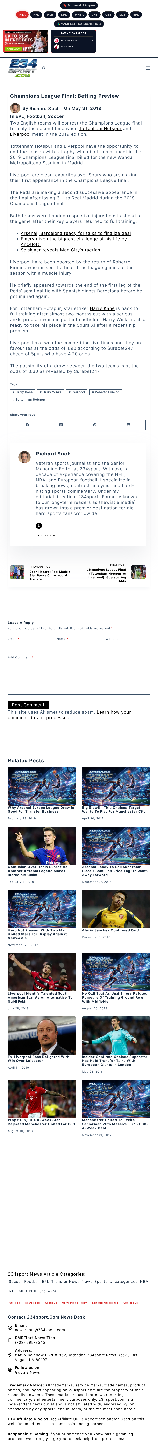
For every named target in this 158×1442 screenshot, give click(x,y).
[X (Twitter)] (61, 425)
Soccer (56, 116)
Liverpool (20, 134)
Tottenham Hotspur (100, 128)
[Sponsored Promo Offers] (25, 41)
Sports (100, 1281)
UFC (43, 1291)
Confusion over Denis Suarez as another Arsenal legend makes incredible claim (37, 871)
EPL (136, 14)
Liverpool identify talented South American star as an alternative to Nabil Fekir (40, 997)
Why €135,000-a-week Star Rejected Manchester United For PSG (41, 1122)
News (87, 1281)
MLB (50, 14)
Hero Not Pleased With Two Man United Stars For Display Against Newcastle (37, 934)
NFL (36, 14)
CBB (108, 14)
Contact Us (130, 1303)
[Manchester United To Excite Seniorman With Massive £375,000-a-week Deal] (116, 1099)
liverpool (77, 392)
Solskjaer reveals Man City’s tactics (60, 250)
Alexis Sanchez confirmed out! (110, 930)
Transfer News (65, 1281)
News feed (32, 1303)
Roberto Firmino (105, 392)
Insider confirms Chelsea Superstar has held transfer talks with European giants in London (115, 1061)
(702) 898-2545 (30, 1342)
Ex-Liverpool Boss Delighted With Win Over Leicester (38, 1059)
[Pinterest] (95, 425)
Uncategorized (123, 1281)
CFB (95, 14)
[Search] (43, 67)
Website (112, 639)
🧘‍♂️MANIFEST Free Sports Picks (79, 23)
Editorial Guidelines (105, 1303)
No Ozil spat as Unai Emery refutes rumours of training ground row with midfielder (114, 997)
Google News (27, 1372)
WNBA (79, 14)
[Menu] (148, 68)
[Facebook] (27, 425)
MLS (122, 14)
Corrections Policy (74, 1303)
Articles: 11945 (46, 535)
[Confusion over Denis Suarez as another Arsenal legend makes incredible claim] (42, 846)
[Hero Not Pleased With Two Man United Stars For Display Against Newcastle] (42, 909)
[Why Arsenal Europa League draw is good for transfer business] (42, 786)
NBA (22, 14)
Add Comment (21, 657)
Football (36, 116)
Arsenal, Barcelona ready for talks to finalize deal (76, 233)
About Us (51, 1303)
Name (63, 639)
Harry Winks (51, 392)
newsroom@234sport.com (40, 1330)
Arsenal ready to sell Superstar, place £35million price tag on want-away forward (115, 871)
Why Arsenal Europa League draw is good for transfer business (41, 809)
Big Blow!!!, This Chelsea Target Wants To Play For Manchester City (114, 809)
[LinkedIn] (128, 425)
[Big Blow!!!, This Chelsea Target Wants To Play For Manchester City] (116, 786)
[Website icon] (39, 526)
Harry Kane (102, 308)
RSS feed (14, 1303)
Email (13, 639)
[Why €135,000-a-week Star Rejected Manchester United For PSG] (42, 1099)
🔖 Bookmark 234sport (79, 5)
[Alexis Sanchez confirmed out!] (116, 909)
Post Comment (28, 704)
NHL (64, 14)
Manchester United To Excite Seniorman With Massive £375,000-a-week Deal (115, 1124)
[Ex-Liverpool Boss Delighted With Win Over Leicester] (42, 1035)
